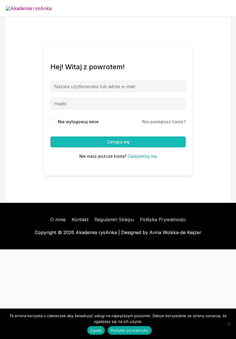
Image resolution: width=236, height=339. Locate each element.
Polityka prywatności (130, 330)
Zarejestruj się (142, 156)
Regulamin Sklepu (114, 219)
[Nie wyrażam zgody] (229, 324)
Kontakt (80, 219)
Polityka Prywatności (163, 219)
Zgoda (96, 330)
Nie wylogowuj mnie (78, 121)
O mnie (58, 219)
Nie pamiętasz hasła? (164, 121)
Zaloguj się (118, 141)
